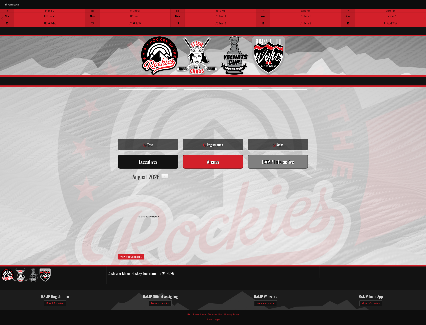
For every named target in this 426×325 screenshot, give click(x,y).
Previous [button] (2, 18)
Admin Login (213, 319)
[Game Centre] (42, 20)
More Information (55, 303)
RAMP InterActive (196, 314)
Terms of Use (215, 314)
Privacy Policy (231, 314)
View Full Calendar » (131, 256)
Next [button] (424, 18)
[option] (42, 18)
